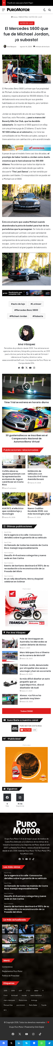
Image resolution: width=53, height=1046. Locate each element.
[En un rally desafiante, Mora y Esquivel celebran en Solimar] (43, 938)
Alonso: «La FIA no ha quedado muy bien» (30, 697)
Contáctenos (7, 967)
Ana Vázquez (11, 46)
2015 (5, 990)
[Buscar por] (49, 11)
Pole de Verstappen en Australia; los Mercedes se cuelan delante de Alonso (33, 641)
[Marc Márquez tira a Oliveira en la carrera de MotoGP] (10, 656)
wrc (5, 1010)
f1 (43, 990)
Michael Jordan (19, 316)
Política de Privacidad (10, 975)
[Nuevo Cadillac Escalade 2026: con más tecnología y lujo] (39, 499)
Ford (5, 995)
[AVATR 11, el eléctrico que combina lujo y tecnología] (13, 499)
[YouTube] (30, 368)
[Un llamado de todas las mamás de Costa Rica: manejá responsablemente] (26, 928)
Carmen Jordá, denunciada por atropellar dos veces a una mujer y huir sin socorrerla (35, 668)
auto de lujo (19, 303)
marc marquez (9, 1000)
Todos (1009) (26, 711)
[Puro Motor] (18, 9)
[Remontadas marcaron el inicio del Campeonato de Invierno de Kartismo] (26, 948)
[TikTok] (33, 859)
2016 (13, 990)
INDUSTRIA (23, 17)
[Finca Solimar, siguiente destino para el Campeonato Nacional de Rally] (43, 948)
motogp (34, 1000)
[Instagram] (34, 368)
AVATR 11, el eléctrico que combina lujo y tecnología (12, 511)
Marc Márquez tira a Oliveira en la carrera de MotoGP (34, 654)
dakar (36, 990)
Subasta (38, 316)
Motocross (23, 1000)
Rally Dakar (33, 1005)
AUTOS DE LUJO (35, 17)
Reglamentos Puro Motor (12, 971)
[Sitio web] (19, 368)
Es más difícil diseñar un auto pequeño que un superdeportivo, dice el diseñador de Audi (35, 683)
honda (24, 995)
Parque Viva (8, 1005)
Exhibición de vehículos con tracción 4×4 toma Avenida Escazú (37, 475)
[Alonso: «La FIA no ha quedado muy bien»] (10, 699)
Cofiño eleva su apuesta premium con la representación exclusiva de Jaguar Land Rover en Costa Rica (13, 478)
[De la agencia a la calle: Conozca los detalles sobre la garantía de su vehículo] (10, 928)
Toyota (43, 1005)
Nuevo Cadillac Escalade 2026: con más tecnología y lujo (39, 511)
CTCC (28, 990)
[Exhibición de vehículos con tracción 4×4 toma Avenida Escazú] (39, 461)
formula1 (14, 995)
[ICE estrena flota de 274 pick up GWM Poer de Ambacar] (26, 938)
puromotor (21, 1005)
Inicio (15, 17)
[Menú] (3, 11)
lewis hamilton (36, 995)
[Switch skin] (44, 11)
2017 (20, 990)
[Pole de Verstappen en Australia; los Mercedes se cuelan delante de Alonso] (10, 642)
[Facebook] (22, 368)
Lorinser (36, 303)
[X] (26, 368)
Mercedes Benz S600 (27, 310)
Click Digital (39, 1027)
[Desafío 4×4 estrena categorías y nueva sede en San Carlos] (43, 928)
